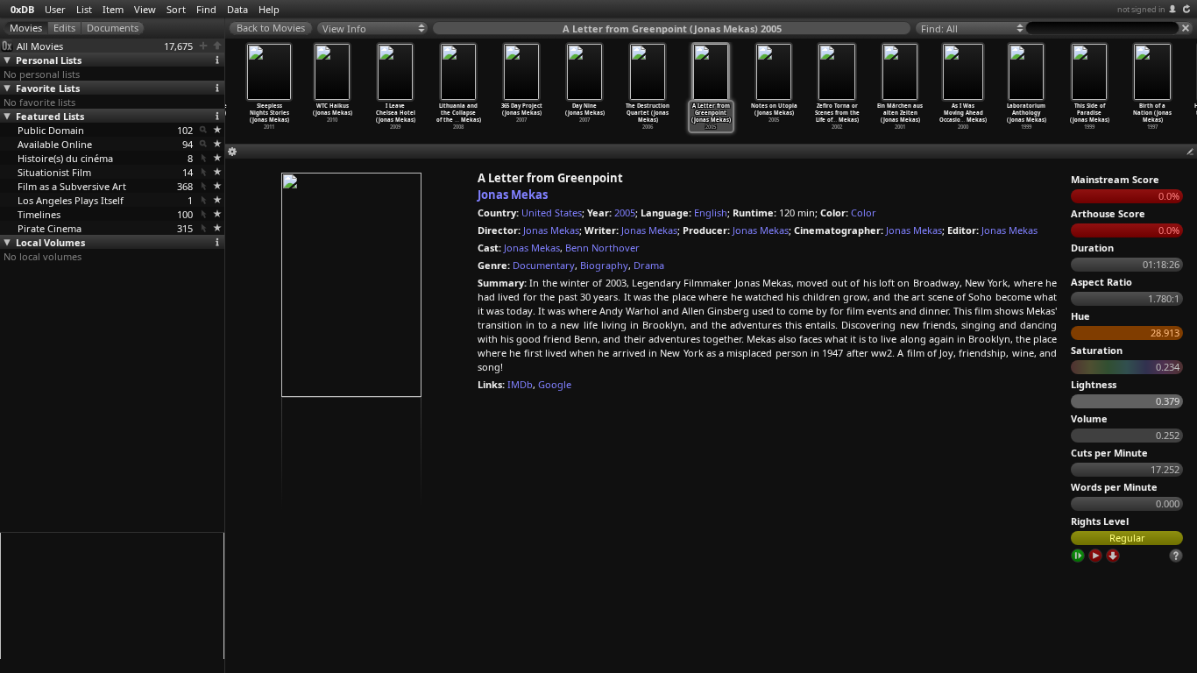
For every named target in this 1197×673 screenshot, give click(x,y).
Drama (649, 265)
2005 (624, 212)
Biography (604, 265)
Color (863, 212)
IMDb (520, 384)
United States (551, 212)
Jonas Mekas (513, 194)
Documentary (544, 265)
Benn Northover (602, 247)
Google (554, 384)
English (710, 212)
